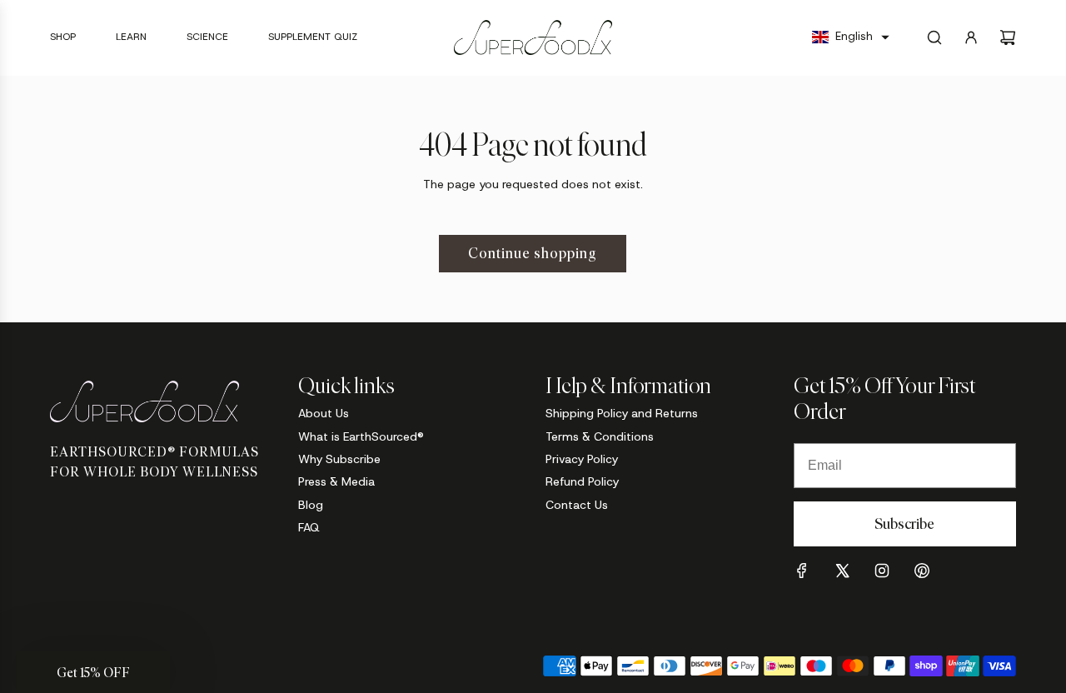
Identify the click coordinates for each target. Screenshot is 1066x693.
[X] (842, 570)
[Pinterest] (922, 570)
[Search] (934, 37)
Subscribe (904, 524)
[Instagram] (882, 570)
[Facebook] (802, 570)
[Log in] (971, 37)
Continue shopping (532, 253)
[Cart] (1007, 37)
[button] (850, 37)
